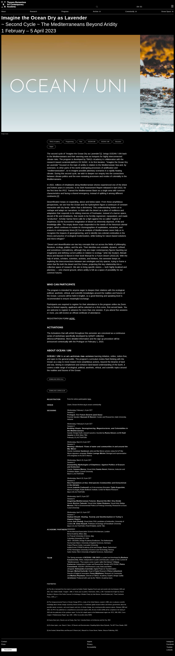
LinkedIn (169, 650)
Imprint (89, 641)
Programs (64, 11)
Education (118, 141)
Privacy (89, 644)
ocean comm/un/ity (94, 405)
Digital (51, 146)
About (3, 11)
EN (138, 7)
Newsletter (8, 650)
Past (80, 141)
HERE (72, 318)
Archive (96, 11)
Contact (4, 641)
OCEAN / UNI (105, 141)
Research (33, 11)
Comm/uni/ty (130, 11)
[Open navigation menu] (172, 8)
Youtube (169, 647)
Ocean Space (166, 11)
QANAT (91, 336)
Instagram (170, 641)
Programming (70, 141)
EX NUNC (83, 162)
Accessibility (91, 647)
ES (141, 7)
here (89, 399)
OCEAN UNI (91, 141)
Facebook (170, 644)
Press (3, 644)
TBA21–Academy (55, 141)
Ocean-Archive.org (79, 405)
